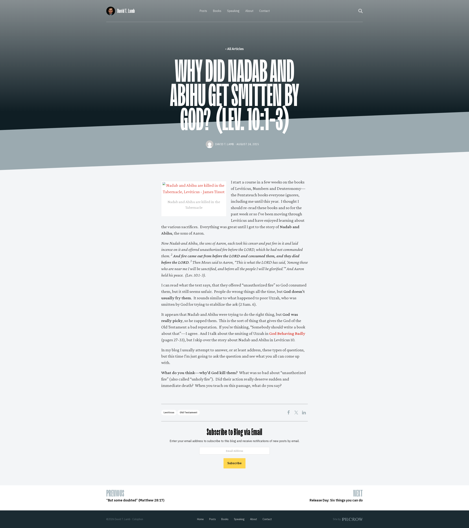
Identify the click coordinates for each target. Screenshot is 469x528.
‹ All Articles (234, 49)
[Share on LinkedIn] (304, 412)
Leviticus (169, 412)
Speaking (233, 11)
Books (217, 11)
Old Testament (188, 412)
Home (200, 519)
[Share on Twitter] (296, 412)
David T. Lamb (126, 11)
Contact (264, 11)
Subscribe (234, 463)
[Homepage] (110, 10)
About (249, 11)
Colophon (137, 519)
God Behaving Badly (287, 333)
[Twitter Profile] (353, 11)
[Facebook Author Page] (348, 11)
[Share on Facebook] (288, 412)
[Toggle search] (360, 11)
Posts (203, 11)
